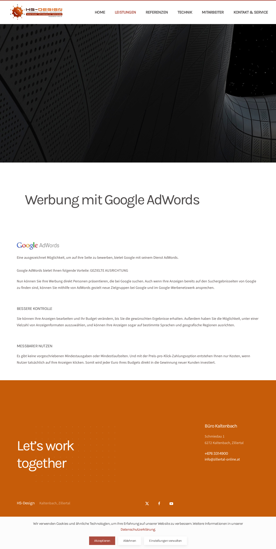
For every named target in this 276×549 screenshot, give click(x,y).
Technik (185, 12)
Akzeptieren (102, 541)
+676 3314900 (216, 453)
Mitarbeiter (213, 12)
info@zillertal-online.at (222, 459)
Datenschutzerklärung (138, 529)
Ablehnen (129, 541)
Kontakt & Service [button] (251, 12)
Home (100, 12)
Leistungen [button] (125, 12)
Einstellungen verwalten (165, 541)
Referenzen (157, 12)
